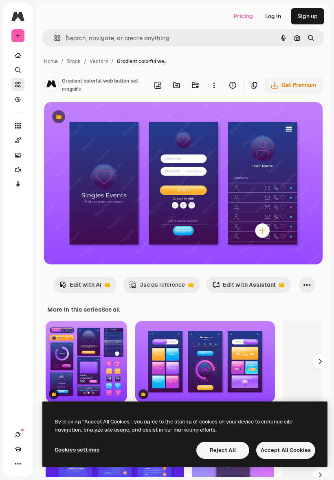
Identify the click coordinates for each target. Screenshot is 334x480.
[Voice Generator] (17, 184)
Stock (74, 61)
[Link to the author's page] (51, 85)
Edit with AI (80, 287)
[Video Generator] (17, 169)
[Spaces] (17, 140)
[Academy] (17, 449)
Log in (273, 16)
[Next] (320, 361)
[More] (17, 463)
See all (110, 309)
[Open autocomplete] (54, 38)
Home (51, 61)
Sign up (307, 16)
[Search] (17, 69)
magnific (71, 89)
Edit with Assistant (244, 287)
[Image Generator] (17, 154)
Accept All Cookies (286, 450)
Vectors (99, 61)
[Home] (17, 55)
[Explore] (17, 99)
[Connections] (17, 434)
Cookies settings (77, 449)
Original (96, 118)
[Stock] (17, 84)
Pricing (243, 16)
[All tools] (17, 125)
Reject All (223, 450)
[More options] (214, 85)
